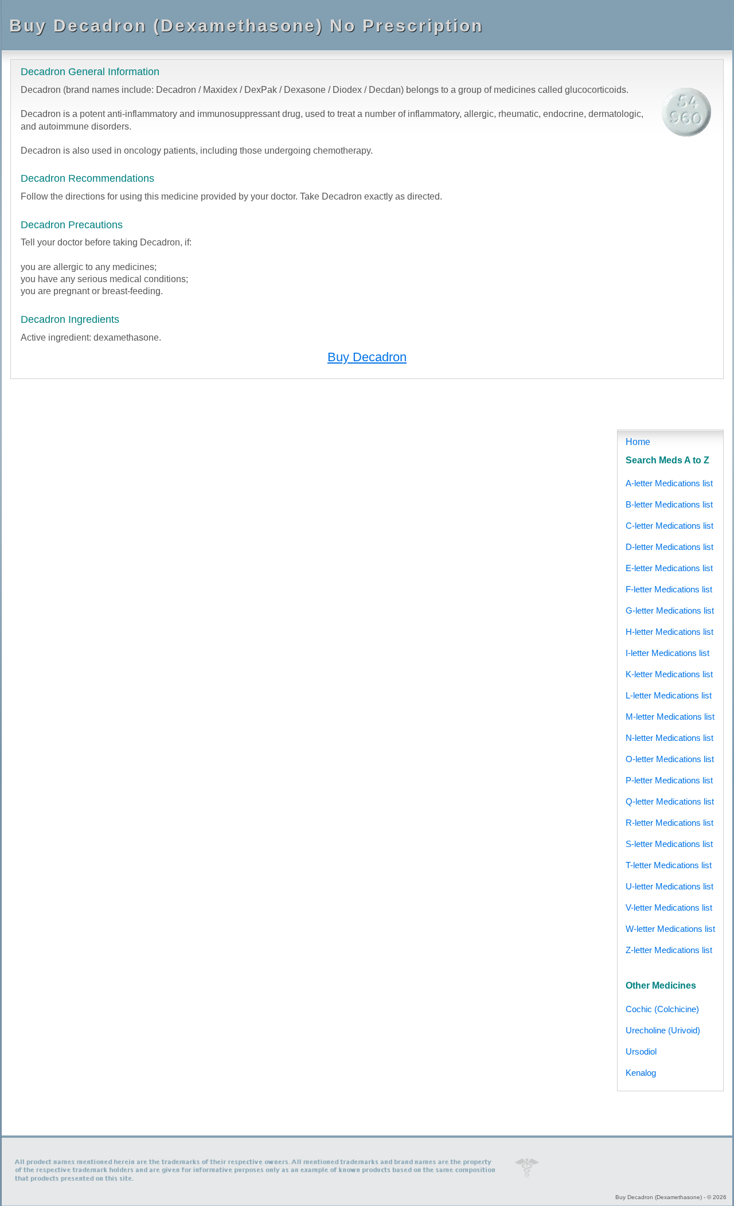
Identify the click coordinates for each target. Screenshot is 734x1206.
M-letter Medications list (670, 716)
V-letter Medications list (669, 907)
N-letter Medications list (669, 738)
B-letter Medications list (669, 504)
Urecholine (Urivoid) (663, 1030)
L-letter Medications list (669, 695)
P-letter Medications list (669, 780)
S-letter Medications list (669, 844)
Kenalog (641, 1073)
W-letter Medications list (670, 929)
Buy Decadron (367, 357)
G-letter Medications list (670, 610)
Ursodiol (641, 1051)
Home (638, 442)
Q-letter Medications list (670, 801)
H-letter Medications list (669, 632)
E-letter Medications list (669, 568)
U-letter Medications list (669, 886)
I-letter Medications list (667, 653)
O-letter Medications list (670, 759)
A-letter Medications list (669, 483)
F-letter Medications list (669, 589)
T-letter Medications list (669, 865)
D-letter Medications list (669, 547)
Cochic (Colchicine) (662, 1009)
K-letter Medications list (669, 674)
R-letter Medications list (669, 823)
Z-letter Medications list (669, 950)
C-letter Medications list (669, 525)
